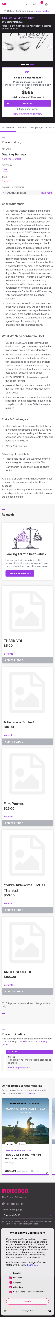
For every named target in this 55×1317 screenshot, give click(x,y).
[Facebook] (3, 1204)
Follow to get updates (19, 1067)
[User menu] (46, 4)
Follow (27, 103)
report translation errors (27, 1224)
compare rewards (19, 573)
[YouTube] (13, 1204)
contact (17, 159)
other (6, 182)
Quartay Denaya (14, 22)
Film (5, 169)
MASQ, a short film (18, 18)
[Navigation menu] (52, 4)
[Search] (27, 4)
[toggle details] (47, 1174)
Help (25, 1041)
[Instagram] (17, 1204)
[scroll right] (50, 47)
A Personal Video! (19, 722)
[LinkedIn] (22, 1204)
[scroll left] (5, 47)
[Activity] (41, 4)
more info (6, 159)
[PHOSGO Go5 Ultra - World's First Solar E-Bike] (25, 1121)
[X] (8, 1204)
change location (42, 11)
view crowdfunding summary (27, 113)
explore (32, 1093)
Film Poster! (14, 803)
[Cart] (34, 4)
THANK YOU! (14, 640)
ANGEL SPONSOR (18, 972)
